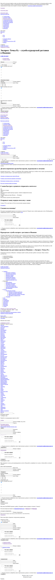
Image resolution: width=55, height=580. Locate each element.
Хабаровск (3, 407)
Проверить (3, 514)
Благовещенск (4, 354)
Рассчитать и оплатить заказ (7, 163)
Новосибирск (4, 383)
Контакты (5, 28)
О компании (6, 24)
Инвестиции (6, 26)
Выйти (4, 42)
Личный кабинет (7, 38)
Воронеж (3, 334)
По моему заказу (6, 521)
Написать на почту (7, 543)
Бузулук (2, 355)
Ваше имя (15, 156)
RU (1, 33)
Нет (3, 420)
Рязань (2, 392)
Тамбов (2, 345)
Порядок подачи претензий (7, 313)
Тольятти (3, 399)
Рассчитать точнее (5, 80)
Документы (6, 27)
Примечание (16, 470)
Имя (14, 214)
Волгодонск (3, 332)
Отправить (3, 205)
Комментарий (16, 529)
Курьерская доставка (8, 21)
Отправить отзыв (4, 540)
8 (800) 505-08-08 (4, 46)
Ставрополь (3, 397)
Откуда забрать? (17, 81)
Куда (14, 63)
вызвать (2, 501)
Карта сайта (3, 315)
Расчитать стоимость (10, 272)
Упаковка (8, 296)
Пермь (2, 389)
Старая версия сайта (7, 20)
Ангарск (2, 350)
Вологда (2, 333)
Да (1, 322)
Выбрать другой (5, 322)
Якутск (2, 412)
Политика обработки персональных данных (11, 312)
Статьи (4, 306)
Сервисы (5, 271)
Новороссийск (4, 381)
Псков (2, 390)
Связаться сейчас (6, 547)
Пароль (15, 423)
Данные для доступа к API (9, 41)
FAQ (22, 212)
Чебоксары (3, 408)
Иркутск (2, 363)
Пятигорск (3, 340)
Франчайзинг (6, 23)
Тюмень (2, 403)
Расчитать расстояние (11, 273)
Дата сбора (15, 82)
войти (2, 428)
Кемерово (3, 368)
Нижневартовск (4, 378)
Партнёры (5, 305)
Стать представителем (11, 285)
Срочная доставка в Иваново (15, 293)
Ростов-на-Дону (4, 391)
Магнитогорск (4, 375)
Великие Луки (4, 356)
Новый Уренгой (4, 384)
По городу (4, 64)
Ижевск (2, 362)
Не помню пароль (5, 424)
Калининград (4, 366)
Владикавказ (3, 330)
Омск (2, 385)
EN (4, 36)
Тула (2, 402)
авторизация (3, 450)
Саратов (2, 342)
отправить (3, 459)
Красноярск (3, 337)
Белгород (3, 327)
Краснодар (3, 372)
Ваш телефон (16, 158)
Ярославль (3, 348)
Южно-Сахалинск (5, 410)
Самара (2, 393)
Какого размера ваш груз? (6, 66)
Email (14, 433)
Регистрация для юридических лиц (9, 426)
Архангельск (3, 351)
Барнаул (2, 353)
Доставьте (3, 318)
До (53, 159)
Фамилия (15, 429)
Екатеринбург (4, 360)
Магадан (2, 338)
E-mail (14, 216)
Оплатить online (7, 17)
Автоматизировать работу (12, 287)
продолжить (3, 447)
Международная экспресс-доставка (17, 294)
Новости (5, 299)
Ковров (2, 371)
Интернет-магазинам (8, 22)
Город (14, 525)
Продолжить (3, 103)
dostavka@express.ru (5, 268)
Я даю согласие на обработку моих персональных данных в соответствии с (27, 107)
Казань (2, 365)
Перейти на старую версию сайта (8, 308)
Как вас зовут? (16, 104)
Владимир (3, 359)
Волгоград (3, 331)
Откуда (14, 62)
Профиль (5, 40)
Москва (2, 325)
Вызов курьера (6, 59)
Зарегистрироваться (5, 425)
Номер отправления (17, 512)
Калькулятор (6, 58)
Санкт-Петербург (4, 326)
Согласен (3, 8)
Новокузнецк (4, 380)
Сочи (2, 396)
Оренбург (3, 386)
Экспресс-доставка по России (15, 291)
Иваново (3, 31)
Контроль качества (7, 18)
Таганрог (3, 344)
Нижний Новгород (5, 379)
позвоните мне (4, 559)
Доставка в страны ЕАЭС (14, 295)
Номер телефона (17, 106)
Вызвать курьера (4, 111)
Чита (2, 409)
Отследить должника (11, 278)
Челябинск (3, 346)
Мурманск (3, 377)
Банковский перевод (10, 277)
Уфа (1, 405)
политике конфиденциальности (35, 5)
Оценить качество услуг (11, 279)
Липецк (2, 374)
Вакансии (5, 302)
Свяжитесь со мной (5, 47)
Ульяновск (3, 404)
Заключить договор (10, 284)
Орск (2, 387)
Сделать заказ (6, 16)
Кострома (3, 336)
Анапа (2, 349)
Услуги (4, 289)
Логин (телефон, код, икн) (19, 421)
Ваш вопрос (16, 217)
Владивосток (4, 357)
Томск (2, 401)
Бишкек (2, 328)
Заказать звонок (6, 542)
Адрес (14, 155)
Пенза (2, 339)
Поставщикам (9, 288)
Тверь (2, 398)
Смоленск (3, 395)
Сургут (2, 343)
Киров (2, 369)
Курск (2, 373)
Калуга (2, 367)
